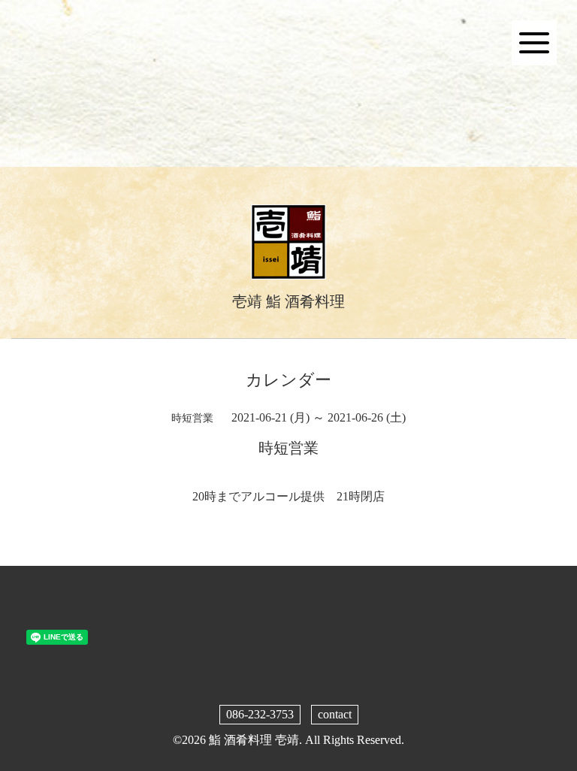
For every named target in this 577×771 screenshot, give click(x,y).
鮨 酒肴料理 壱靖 (254, 739)
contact (335, 714)
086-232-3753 (260, 714)
